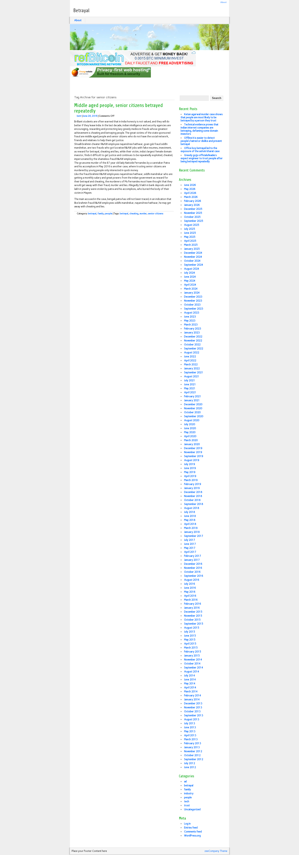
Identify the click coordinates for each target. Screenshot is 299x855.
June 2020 (190, 428)
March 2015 (191, 647)
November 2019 (193, 452)
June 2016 (190, 587)
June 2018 (190, 516)
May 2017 (189, 547)
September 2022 (193, 348)
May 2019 (189, 472)
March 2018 (191, 528)
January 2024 (192, 292)
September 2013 (193, 715)
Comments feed (193, 831)
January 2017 (192, 559)
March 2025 (191, 244)
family (100, 213)
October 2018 (192, 500)
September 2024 (193, 264)
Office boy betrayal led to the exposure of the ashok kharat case (200, 150)
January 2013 (192, 747)
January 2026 (192, 205)
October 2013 (192, 711)
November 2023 (193, 300)
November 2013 (193, 707)
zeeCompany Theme (216, 851)
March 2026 (191, 197)
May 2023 (189, 320)
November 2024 (193, 256)
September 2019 (193, 456)
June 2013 (190, 727)
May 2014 (189, 683)
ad (185, 781)
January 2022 (192, 368)
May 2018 (189, 520)
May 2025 (189, 236)
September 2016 (193, 575)
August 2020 (191, 420)
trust (187, 805)
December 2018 (193, 492)
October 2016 (192, 571)
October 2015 (192, 619)
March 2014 (191, 691)
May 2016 (189, 591)
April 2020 (190, 436)
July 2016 (189, 583)
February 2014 (192, 695)
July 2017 (189, 540)
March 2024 (191, 288)
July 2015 (189, 631)
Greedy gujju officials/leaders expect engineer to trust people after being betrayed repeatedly (202, 158)
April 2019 (190, 476)
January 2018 (192, 532)
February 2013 (192, 743)
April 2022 (190, 360)
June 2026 (190, 185)
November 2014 (193, 659)
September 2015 (193, 623)
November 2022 (193, 340)
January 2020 (192, 444)
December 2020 (193, 404)
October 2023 (192, 304)
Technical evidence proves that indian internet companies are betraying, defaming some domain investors (199, 129)
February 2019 (192, 484)
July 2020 (189, 424)
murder (143, 213)
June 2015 (190, 635)
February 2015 (192, 651)
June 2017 (190, 543)
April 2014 (190, 687)
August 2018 (191, 508)
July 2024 (189, 272)
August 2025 (191, 224)
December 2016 (193, 563)
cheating (133, 213)
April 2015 (190, 643)
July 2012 (189, 763)
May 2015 (189, 639)
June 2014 (190, 679)
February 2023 (192, 328)
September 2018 (193, 504)
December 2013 (193, 703)
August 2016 (191, 579)
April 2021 (190, 392)
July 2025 (189, 228)
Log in (187, 823)
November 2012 (193, 751)
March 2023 (191, 324)
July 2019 (189, 464)
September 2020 (193, 416)
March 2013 (191, 739)
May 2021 (189, 388)
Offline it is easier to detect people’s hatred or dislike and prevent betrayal (201, 141)
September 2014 (193, 667)
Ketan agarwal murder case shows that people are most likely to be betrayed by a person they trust (202, 117)
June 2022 (190, 356)
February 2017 (192, 555)
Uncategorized (192, 809)
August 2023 (191, 312)
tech (186, 801)
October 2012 (192, 755)
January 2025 (192, 248)
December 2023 (193, 296)
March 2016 (191, 599)
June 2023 (190, 316)
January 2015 (192, 655)
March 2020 (191, 440)
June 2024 (190, 276)
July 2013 (189, 723)
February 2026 (192, 201)
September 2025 (193, 220)
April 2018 (190, 524)
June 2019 (190, 468)
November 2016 (193, 567)
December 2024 (193, 252)
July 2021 (189, 380)
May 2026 (189, 189)
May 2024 (189, 280)
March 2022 (191, 364)
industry (188, 793)
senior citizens (155, 213)
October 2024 (192, 260)
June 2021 (190, 384)
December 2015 (193, 611)
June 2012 (190, 767)
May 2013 (189, 731)
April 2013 (190, 735)
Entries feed (191, 827)
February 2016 (192, 603)
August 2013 (191, 719)
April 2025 (190, 240)
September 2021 (193, 372)
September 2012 (193, 759)
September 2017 (193, 536)
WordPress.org (192, 835)
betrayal (92, 213)
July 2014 (189, 675)
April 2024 (190, 284)
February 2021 (192, 396)
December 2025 (193, 208)
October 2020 (192, 412)
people (108, 213)
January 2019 (192, 488)
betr (79, 116)
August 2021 (191, 376)
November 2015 (193, 615)
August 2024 (191, 268)
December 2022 (193, 336)
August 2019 (191, 460)
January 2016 (192, 607)
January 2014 (192, 699)
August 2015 (191, 627)
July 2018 (189, 512)
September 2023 (193, 308)
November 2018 (193, 496)
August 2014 (191, 671)
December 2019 (193, 448)
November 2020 (193, 408)
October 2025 (192, 216)
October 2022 (192, 344)
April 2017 (190, 551)
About (223, 2)
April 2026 (190, 193)
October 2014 (192, 663)
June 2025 (190, 232)
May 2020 (189, 432)
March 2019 (191, 480)
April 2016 (190, 595)
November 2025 (193, 212)
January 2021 (192, 400)
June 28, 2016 (90, 116)
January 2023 (192, 332)
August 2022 (191, 352)
